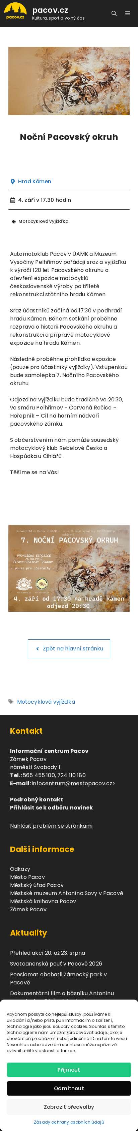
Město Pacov (27, 877)
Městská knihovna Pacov (43, 901)
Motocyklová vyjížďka (46, 702)
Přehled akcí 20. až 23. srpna (47, 953)
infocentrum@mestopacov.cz (72, 783)
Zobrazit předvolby (69, 1106)
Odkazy (20, 869)
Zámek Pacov (28, 909)
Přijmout (69, 1069)
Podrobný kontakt (36, 799)
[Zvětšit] (121, 533)
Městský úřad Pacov (37, 885)
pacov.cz (50, 10)
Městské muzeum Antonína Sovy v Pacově (66, 893)
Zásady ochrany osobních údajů (69, 1122)
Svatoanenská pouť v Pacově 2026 (56, 964)
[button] (114, 13)
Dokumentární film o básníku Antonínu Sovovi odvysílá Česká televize (62, 997)
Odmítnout (69, 1088)
